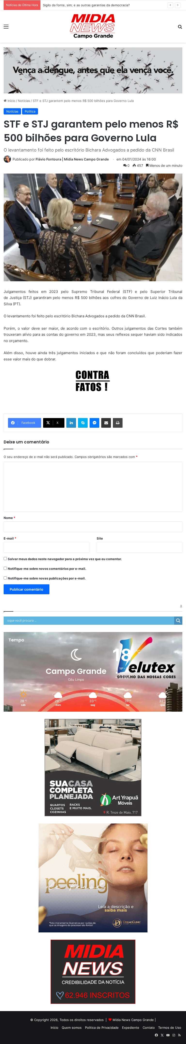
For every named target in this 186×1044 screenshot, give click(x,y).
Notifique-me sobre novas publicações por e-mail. (47, 578)
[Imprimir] (118, 423)
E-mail (10, 538)
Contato (149, 1027)
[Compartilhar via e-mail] (106, 423)
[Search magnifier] (178, 621)
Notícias (24, 101)
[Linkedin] (71, 423)
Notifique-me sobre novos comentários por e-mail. (47, 569)
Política (30, 111)
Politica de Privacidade (102, 1027)
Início (11, 101)
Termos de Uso (169, 1027)
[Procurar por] (180, 28)
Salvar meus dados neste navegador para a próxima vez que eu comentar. (65, 559)
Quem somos (72, 1027)
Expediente (130, 1027)
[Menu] (6, 28)
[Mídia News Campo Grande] (93, 26)
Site (100, 538)
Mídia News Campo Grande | (134, 1020)
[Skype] (83, 423)
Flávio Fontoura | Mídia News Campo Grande (72, 159)
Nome (9, 518)
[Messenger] (94, 423)
